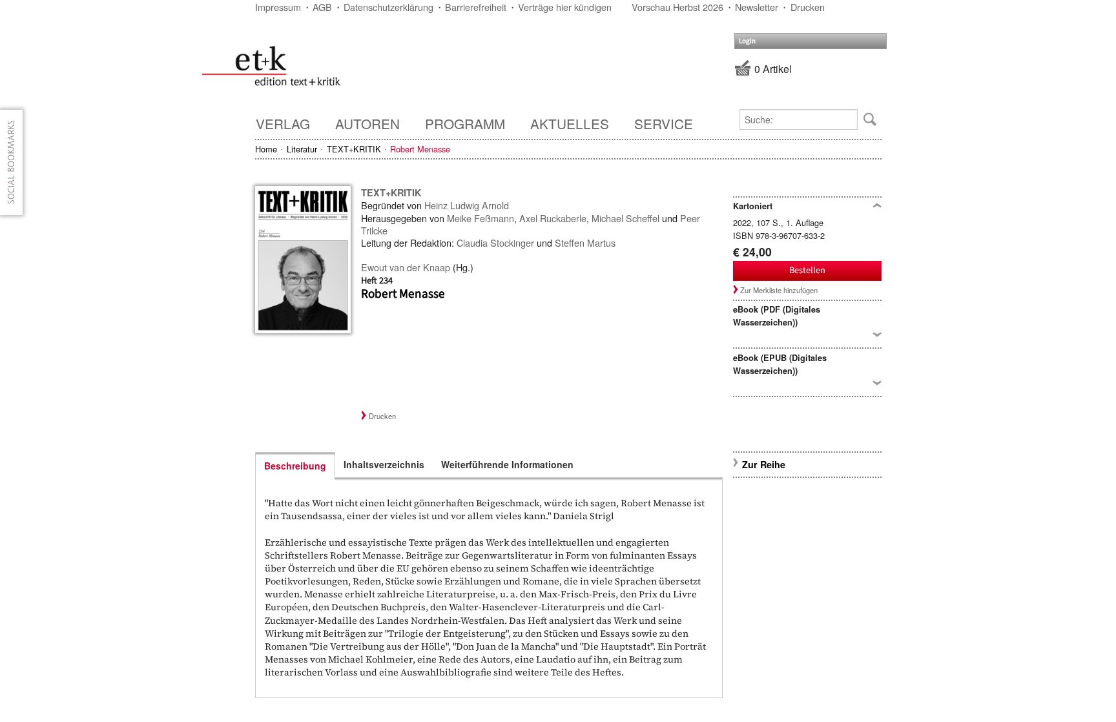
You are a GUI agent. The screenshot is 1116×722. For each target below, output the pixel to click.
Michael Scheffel (625, 218)
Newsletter (756, 7)
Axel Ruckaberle (552, 218)
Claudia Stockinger (495, 242)
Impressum (278, 7)
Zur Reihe (763, 464)
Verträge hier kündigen (565, 7)
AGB (322, 7)
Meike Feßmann (480, 218)
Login (747, 41)
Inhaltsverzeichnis (384, 464)
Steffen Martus (585, 242)
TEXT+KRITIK (354, 149)
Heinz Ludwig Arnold (466, 205)
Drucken (807, 7)
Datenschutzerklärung (388, 7)
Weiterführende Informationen (507, 464)
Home (266, 149)
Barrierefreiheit (475, 7)
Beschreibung (295, 465)
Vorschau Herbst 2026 (677, 7)
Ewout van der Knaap (405, 267)
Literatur (302, 149)
